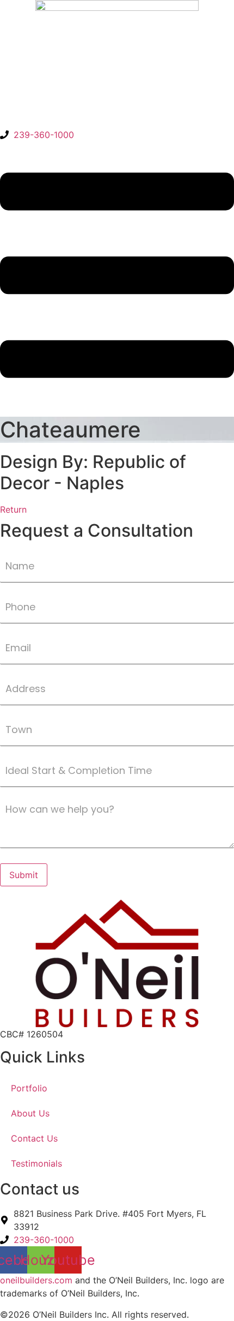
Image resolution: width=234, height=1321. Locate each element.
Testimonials (36, 1163)
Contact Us (34, 1138)
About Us (30, 1113)
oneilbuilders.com (36, 1280)
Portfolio (29, 1088)
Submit (23, 874)
